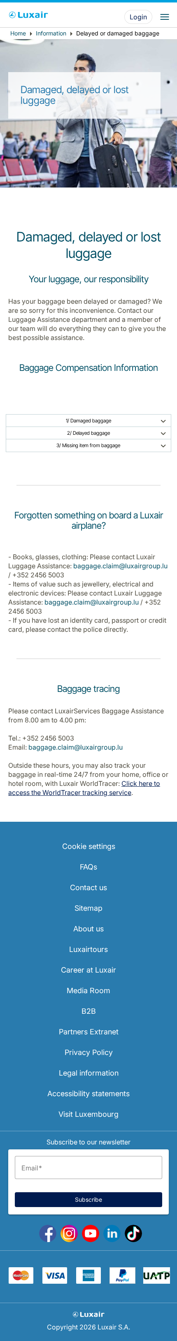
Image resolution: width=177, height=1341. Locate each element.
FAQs (88, 867)
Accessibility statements (88, 1093)
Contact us (88, 887)
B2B (89, 1011)
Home (18, 33)
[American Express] (88, 1281)
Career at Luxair (88, 970)
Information (51, 33)
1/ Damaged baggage (88, 420)
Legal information (89, 1073)
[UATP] (156, 1281)
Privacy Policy (89, 1052)
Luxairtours (88, 949)
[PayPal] (122, 1281)
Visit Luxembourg (88, 1114)
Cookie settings (88, 846)
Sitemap (88, 908)
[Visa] (54, 1281)
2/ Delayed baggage (88, 433)
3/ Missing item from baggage (88, 445)
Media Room (88, 990)
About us (88, 928)
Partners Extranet (89, 1031)
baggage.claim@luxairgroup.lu (120, 566)
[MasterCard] (21, 1281)
